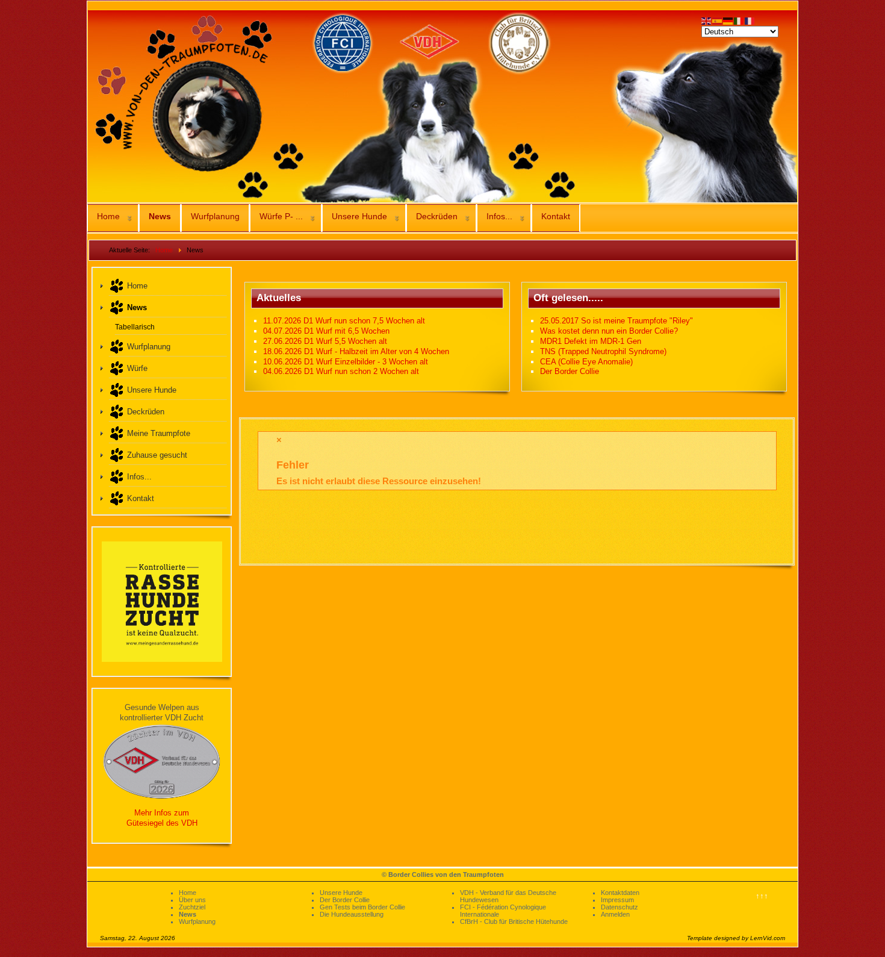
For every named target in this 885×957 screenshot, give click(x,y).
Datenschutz (619, 907)
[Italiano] (739, 20)
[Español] (717, 20)
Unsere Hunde (359, 216)
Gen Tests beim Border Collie (362, 907)
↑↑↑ (762, 895)
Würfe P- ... (281, 216)
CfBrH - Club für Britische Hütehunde (514, 921)
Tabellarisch (135, 327)
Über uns (192, 899)
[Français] (750, 20)
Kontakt (555, 216)
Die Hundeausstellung (352, 914)
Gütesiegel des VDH (161, 823)
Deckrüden (437, 216)
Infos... (499, 216)
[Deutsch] (728, 20)
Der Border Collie (345, 899)
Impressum (617, 899)
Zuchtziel (192, 907)
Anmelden (615, 914)
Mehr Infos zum (161, 812)
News (160, 216)
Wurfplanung (215, 216)
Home (108, 216)
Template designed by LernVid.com (736, 938)
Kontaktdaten (620, 892)
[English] (706, 20)
